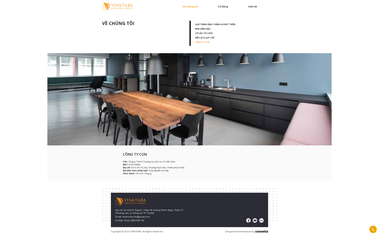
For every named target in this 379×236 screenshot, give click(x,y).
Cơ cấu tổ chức (204, 33)
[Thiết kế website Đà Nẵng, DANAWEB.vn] (261, 231)
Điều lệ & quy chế (204, 37)
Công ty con (202, 42)
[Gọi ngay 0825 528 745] (373, 229)
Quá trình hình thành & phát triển (215, 24)
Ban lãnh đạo (203, 28)
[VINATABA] (117, 6)
